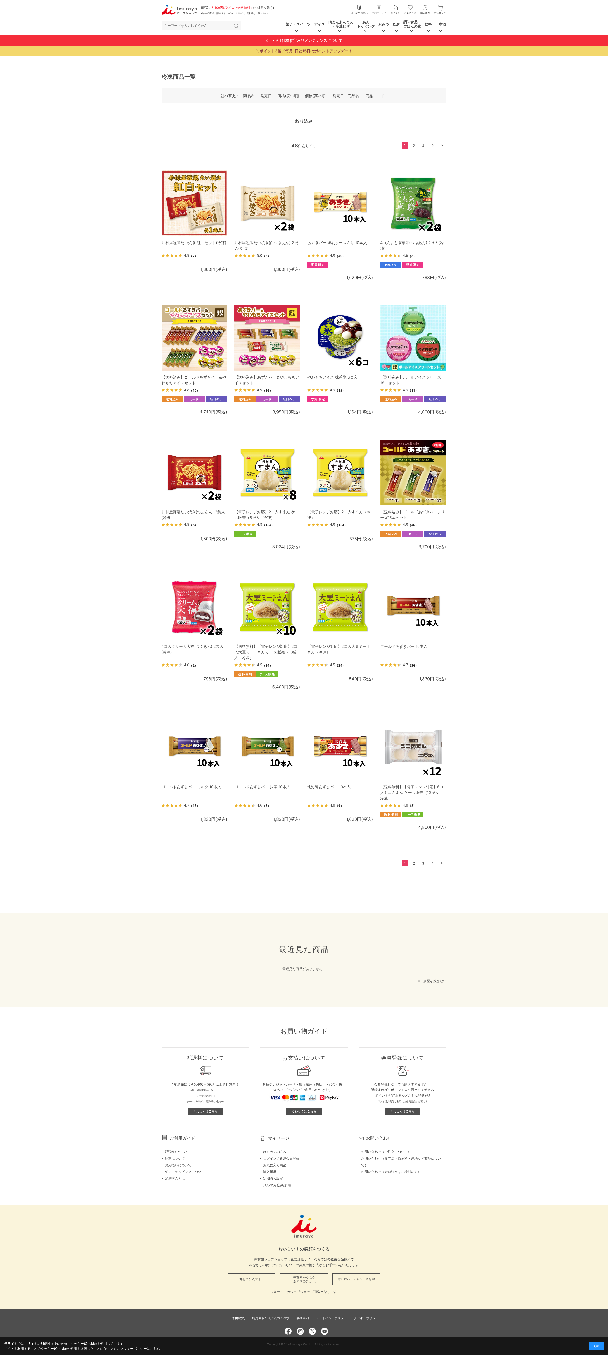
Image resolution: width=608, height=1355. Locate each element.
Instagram (300, 1331)
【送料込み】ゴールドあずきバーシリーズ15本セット (412, 514)
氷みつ (383, 24)
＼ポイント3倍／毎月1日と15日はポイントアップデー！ (304, 50)
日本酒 (440, 24)
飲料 (428, 24)
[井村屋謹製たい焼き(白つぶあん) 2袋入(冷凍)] (267, 203)
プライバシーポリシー (331, 1318)
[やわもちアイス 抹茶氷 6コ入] (340, 338)
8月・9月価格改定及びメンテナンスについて (304, 40)
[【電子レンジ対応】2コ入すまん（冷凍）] (340, 472)
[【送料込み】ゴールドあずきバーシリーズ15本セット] (413, 472)
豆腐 (396, 24)
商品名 (249, 95)
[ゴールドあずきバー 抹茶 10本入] (267, 747)
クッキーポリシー (366, 1318)
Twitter (312, 1331)
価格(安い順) (288, 95)
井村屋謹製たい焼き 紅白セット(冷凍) (194, 242)
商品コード (375, 95)
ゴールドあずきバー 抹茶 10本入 (262, 786)
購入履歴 (425, 12)
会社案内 (302, 1318)
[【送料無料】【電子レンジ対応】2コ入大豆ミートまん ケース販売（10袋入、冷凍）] (267, 607)
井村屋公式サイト (251, 1279)
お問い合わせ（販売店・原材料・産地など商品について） (401, 1161)
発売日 (266, 95)
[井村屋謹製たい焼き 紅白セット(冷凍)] (194, 203)
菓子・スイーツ (298, 24)
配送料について (176, 1152)
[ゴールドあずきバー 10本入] (413, 607)
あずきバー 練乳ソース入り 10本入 (337, 242)
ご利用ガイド (379, 12)
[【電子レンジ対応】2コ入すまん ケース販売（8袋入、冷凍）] (267, 472)
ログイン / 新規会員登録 (281, 1158)
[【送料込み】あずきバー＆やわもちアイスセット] (267, 338)
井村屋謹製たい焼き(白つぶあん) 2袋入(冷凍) (266, 245)
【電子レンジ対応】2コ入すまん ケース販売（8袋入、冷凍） (266, 514)
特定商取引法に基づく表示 (270, 1318)
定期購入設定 (273, 1178)
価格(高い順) (316, 95)
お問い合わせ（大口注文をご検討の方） (391, 1172)
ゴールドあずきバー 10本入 (403, 646)
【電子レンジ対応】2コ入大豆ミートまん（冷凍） (338, 649)
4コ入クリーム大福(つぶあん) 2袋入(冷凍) (192, 649)
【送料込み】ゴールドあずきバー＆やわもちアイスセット (194, 380)
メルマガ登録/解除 (277, 1185)
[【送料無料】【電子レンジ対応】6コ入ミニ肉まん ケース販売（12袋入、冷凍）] (413, 747)
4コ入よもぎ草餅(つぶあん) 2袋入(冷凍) (412, 245)
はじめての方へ (359, 12)
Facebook (288, 1331)
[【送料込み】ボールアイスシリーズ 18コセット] (413, 338)
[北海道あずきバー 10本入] (340, 747)
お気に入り (410, 12)
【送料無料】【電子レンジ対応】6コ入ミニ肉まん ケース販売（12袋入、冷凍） (411, 792)
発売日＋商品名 (345, 95)
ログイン (395, 12)
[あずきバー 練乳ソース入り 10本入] (340, 203)
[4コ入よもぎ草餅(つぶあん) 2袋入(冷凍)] (413, 203)
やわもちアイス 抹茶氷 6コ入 (332, 377)
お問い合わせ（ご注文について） (386, 1152)
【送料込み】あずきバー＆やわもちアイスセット (266, 380)
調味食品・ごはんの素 (412, 24)
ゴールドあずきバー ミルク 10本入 (191, 786)
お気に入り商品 (274, 1165)
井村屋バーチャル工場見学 (356, 1279)
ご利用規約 (237, 1318)
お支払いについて (178, 1165)
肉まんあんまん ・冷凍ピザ (340, 24)
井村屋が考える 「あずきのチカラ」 (304, 1279)
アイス (319, 24)
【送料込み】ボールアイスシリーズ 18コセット (410, 380)
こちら (155, 1348)
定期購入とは (175, 1178)
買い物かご (440, 12)
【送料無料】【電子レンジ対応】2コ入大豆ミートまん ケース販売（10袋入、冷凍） (266, 652)
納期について (175, 1158)
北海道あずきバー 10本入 (329, 786)
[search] (236, 25)
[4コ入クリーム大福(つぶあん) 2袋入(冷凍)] (194, 607)
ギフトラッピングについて (185, 1172)
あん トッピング (366, 24)
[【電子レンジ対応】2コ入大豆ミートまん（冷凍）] (340, 607)
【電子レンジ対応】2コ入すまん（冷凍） (338, 514)
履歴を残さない (434, 981)
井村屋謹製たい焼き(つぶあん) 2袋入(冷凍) (193, 514)
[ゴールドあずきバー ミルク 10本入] (194, 747)
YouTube (324, 1331)
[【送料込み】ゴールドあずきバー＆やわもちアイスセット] (194, 338)
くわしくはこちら (205, 1111)
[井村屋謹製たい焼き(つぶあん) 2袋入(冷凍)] (194, 472)
